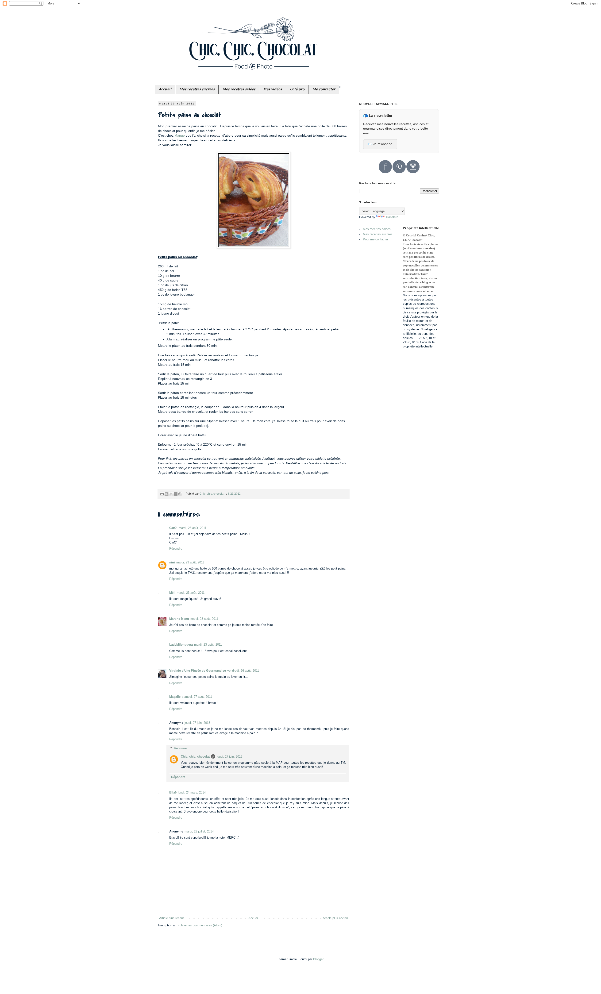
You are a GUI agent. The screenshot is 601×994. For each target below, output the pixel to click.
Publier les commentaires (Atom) (199, 925)
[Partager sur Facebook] (175, 494)
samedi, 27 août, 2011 (197, 696)
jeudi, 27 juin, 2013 (197, 722)
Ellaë (173, 792)
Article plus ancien (335, 918)
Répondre (175, 548)
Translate (391, 217)
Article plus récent (171, 918)
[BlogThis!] (166, 494)
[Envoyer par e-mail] (162, 494)
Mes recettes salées (377, 229)
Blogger (318, 959)
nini (172, 562)
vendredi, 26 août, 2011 (243, 670)
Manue (180, 135)
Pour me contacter (375, 239)
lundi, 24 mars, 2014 (192, 792)
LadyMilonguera (181, 644)
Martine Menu (179, 618)
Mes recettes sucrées (378, 234)
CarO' (173, 528)
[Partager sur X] (171, 494)
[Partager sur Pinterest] (179, 494)
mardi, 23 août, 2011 (192, 528)
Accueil (253, 918)
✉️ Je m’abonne (380, 144)
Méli (172, 592)
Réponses (181, 748)
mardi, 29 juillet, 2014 (199, 831)
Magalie (175, 696)
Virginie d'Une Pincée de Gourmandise (197, 670)
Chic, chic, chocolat (195, 756)
